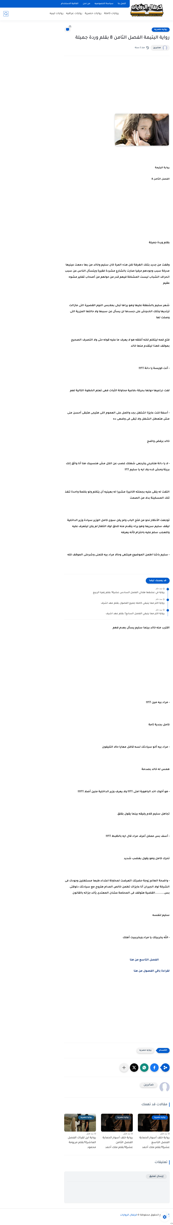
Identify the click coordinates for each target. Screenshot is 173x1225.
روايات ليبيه (57, 13)
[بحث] (5, 13)
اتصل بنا (122, 4)
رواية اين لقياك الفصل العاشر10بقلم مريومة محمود (82, 1142)
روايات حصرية (93, 13)
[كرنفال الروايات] (147, 10)
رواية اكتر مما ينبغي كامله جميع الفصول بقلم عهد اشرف (133, 603)
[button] (154, 1067)
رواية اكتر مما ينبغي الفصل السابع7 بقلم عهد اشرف (135, 613)
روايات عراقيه (74, 13)
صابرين (157, 48)
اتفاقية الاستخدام (69, 4)
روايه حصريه (160, 29)
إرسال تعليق (156, 1176)
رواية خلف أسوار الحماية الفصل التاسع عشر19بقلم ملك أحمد (154, 1142)
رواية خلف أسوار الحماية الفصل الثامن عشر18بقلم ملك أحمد (118, 1142)
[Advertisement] (117, 88)
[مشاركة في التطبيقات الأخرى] (124, 1067)
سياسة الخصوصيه (104, 4)
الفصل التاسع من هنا (144, 959)
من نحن (86, 4)
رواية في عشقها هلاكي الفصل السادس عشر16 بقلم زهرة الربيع (129, 592)
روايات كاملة (111, 13)
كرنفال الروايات (128, 1215)
